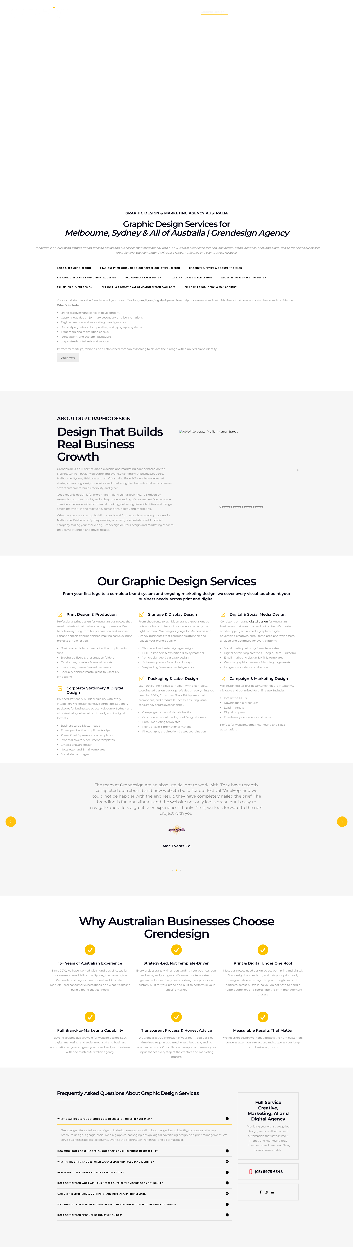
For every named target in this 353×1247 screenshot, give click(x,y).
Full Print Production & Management (211, 287)
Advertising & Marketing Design (243, 277)
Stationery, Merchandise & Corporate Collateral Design (140, 268)
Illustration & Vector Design (191, 277)
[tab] (74, 268)
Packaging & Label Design (143, 277)
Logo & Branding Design (74, 268)
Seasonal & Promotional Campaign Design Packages (138, 287)
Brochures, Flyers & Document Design (215, 268)
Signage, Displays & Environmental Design (86, 277)
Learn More (68, 357)
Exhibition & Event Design (74, 287)
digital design (258, 621)
